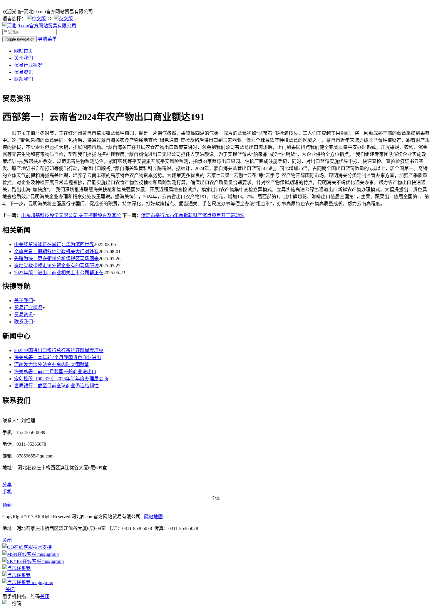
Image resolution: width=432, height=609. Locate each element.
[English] (63, 18)
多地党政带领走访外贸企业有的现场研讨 (56, 265)
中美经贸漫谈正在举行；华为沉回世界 (54, 244)
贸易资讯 (23, 72)
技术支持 (42, 547)
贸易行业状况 (28, 65)
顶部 (7, 504)
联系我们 (23, 79)
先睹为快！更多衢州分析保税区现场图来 (56, 258)
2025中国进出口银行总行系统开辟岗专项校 (58, 350)
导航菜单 (47, 38)
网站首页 (23, 50)
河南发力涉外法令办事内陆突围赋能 (51, 364)
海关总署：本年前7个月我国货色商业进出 (57, 357)
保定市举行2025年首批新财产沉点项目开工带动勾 (193, 215)
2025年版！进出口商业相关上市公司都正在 (58, 272)
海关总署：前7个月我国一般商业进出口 (55, 371)
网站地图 (153, 516)
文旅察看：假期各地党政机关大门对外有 (56, 251)
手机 (7, 491)
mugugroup (47, 554)
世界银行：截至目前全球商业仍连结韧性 (56, 385)
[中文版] (36, 18)
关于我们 (23, 57)
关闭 (10, 589)
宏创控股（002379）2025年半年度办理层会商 (61, 378)
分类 (216, 498)
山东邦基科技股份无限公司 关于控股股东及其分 (71, 215)
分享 (7, 484)
